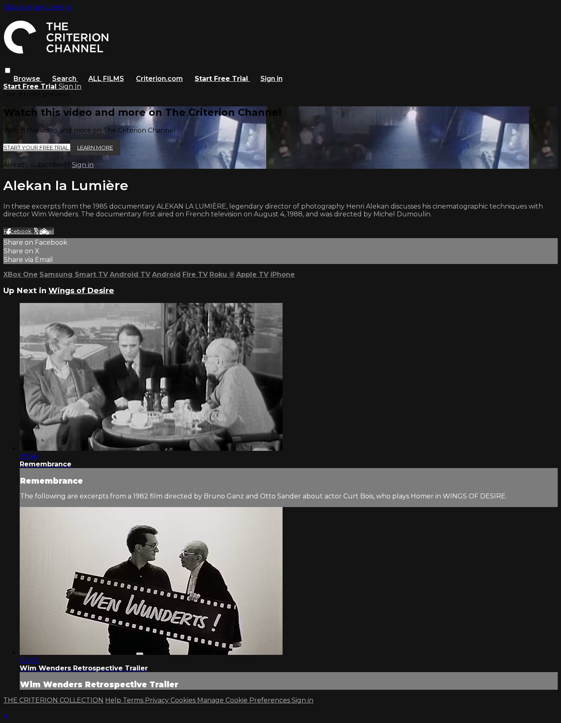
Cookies (183, 700)
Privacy (157, 700)
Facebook (18, 231)
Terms (134, 700)
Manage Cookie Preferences (244, 700)
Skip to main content (37, 7)
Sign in (271, 79)
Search (65, 79)
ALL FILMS (106, 79)
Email (46, 231)
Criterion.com (159, 79)
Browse (28, 79)
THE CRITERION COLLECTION (53, 700)
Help (114, 700)
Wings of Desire (81, 290)
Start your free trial (37, 147)
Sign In (70, 86)
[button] (7, 70)
